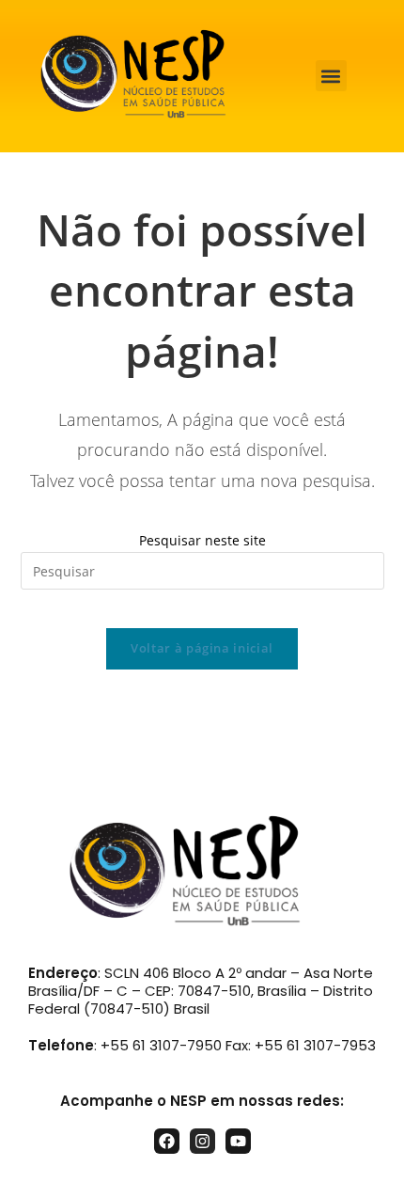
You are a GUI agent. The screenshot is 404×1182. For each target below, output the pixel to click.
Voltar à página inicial (202, 647)
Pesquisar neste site (202, 540)
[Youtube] (238, 1141)
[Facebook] (166, 1141)
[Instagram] (202, 1141)
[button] (331, 75)
